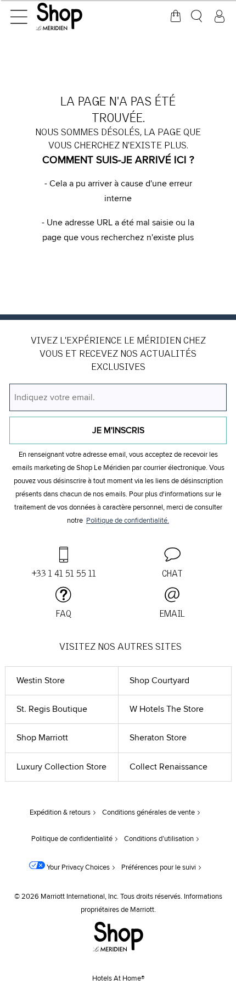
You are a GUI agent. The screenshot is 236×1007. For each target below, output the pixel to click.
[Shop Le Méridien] (74, 16)
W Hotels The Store (167, 709)
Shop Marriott (42, 737)
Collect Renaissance (168, 766)
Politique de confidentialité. (127, 520)
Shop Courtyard (159, 680)
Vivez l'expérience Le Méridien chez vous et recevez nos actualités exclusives (118, 354)
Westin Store (40, 680)
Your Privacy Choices (77, 867)
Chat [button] (172, 573)
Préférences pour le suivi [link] (158, 867)
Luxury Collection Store (61, 766)
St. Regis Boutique (51, 709)
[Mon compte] (220, 16)
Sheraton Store (158, 737)
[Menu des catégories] (18, 16)
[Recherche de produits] (198, 16)
